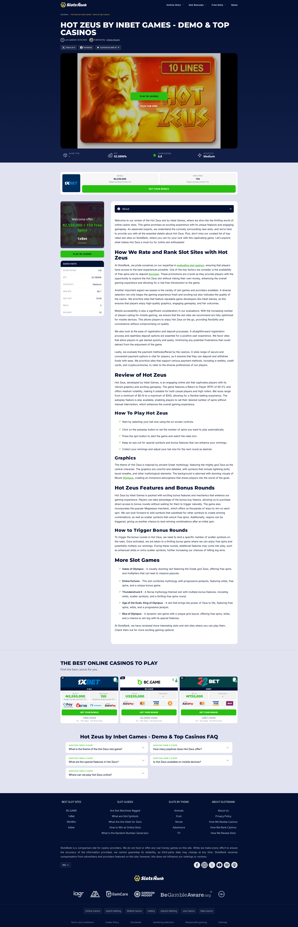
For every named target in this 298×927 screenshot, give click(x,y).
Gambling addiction (163, 922)
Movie (179, 822)
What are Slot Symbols (125, 816)
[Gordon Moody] (144, 894)
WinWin (71, 822)
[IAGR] (79, 894)
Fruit (179, 816)
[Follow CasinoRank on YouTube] (219, 865)
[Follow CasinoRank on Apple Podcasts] (234, 865)
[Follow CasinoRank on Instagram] (204, 865)
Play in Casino (149, 96)
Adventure (179, 827)
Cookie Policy (112, 922)
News (234, 4)
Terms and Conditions (82, 922)
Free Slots (217, 4)
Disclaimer (136, 922)
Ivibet (71, 827)
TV (178, 833)
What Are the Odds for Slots (125, 822)
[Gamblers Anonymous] (95, 894)
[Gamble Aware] (186, 894)
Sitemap (223, 922)
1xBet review (89, 717)
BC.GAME (71, 810)
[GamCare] (117, 894)
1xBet (71, 816)
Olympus (128, 477)
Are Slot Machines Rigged (125, 810)
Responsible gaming (196, 922)
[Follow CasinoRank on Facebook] (197, 865)
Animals (179, 810)
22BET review (209, 717)
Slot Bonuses (196, 4)
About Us (223, 810)
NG (64, 864)
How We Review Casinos (223, 822)
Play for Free (149, 106)
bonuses (154, 274)
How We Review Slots (223, 833)
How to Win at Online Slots (125, 827)
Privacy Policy (223, 816)
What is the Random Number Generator (125, 833)
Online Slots (173, 4)
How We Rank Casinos (223, 827)
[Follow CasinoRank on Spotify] (227, 865)
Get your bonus (159, 188)
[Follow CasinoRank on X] (212, 865)
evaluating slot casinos (190, 265)
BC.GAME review (148, 717)
